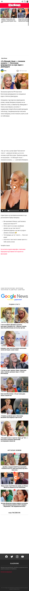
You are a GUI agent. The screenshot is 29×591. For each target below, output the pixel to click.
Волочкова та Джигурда (9, 289)
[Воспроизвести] (2, 210)
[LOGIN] (27, 1)
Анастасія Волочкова (8, 288)
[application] (14, 187)
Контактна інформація (6, 571)
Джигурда (21, 289)
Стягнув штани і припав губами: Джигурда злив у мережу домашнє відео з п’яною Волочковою (13, 372)
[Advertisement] (14, 40)
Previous (0, 17)
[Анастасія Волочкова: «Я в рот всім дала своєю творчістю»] (14, 384)
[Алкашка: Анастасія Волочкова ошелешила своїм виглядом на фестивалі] (14, 339)
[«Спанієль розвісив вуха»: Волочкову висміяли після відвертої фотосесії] (14, 406)
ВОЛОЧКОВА (19, 288)
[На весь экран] (26, 210)
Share (2, 75)
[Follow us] (22, 1)
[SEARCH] (25, 1)
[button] (14, 187)
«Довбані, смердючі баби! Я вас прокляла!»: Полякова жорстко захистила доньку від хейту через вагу (14, 468)
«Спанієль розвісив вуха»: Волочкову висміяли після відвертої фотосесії (12, 416)
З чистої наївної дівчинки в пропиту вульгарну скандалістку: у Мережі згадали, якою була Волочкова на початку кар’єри (14, 326)
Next (28, 17)
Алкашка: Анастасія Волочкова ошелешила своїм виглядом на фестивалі (13, 349)
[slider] (13, 210)
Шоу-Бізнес (3, 322)
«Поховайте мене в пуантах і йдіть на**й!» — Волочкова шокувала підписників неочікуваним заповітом (14, 439)
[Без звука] (24, 210)
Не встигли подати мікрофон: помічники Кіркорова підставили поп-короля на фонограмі (13, 252)
